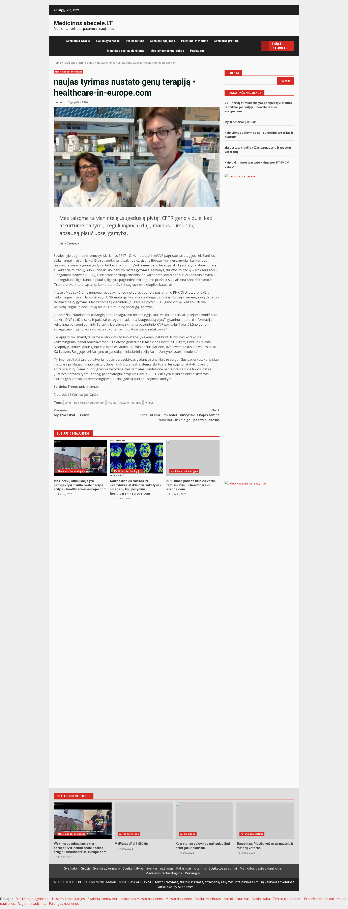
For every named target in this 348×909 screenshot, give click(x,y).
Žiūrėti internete (279, 46)
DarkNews (165, 887)
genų (68, 402)
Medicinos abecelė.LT (83, 23)
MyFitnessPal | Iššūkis (71, 412)
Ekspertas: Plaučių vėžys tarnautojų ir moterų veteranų (265, 820)
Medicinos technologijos (167, 50)
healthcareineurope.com (89, 402)
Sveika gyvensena (108, 40)
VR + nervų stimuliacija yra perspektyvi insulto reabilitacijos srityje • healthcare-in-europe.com (80, 458)
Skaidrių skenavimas (103, 899)
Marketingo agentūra (32, 899)
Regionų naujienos (32, 903)
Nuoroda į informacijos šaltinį (76, 394)
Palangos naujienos (64, 903)
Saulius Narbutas (208, 899)
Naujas (112, 402)
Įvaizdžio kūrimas (237, 899)
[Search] (257, 46)
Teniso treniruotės (287, 899)
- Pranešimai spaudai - (319, 899)
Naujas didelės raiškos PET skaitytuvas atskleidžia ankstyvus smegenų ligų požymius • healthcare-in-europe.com (136, 458)
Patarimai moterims (194, 40)
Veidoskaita (261, 899)
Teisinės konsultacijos (68, 899)
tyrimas (149, 402)
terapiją (136, 402)
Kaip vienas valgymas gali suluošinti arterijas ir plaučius (204, 820)
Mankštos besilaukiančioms (125, 50)
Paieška (233, 73)
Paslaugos (197, 50)
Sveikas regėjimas (162, 40)
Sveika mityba (135, 40)
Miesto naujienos (179, 899)
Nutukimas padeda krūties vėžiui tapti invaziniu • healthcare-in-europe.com (193, 458)
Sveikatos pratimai (226, 40)
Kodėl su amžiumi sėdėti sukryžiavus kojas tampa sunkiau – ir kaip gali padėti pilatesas (180, 415)
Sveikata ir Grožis (78, 40)
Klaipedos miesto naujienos (142, 899)
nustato (124, 402)
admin (60, 102)
